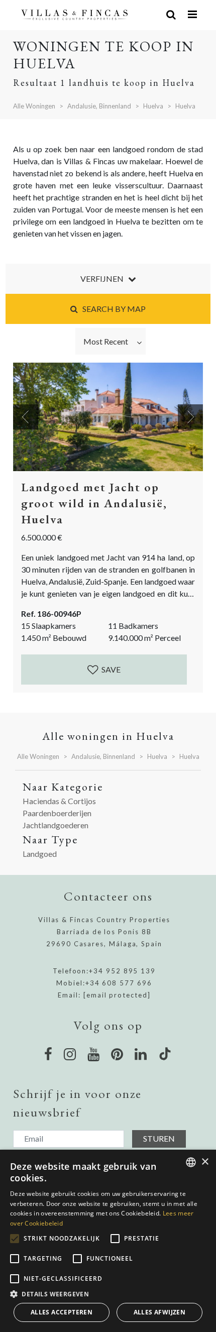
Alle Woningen (34, 106)
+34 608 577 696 (118, 983)
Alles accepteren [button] (61, 1312)
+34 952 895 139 (122, 971)
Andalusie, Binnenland (99, 106)
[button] (108, 1294)
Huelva (153, 106)
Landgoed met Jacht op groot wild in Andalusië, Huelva (94, 503)
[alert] (108, 1241)
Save (110, 669)
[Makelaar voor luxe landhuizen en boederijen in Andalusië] (75, 14)
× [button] (204, 1162)
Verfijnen (104, 278)
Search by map (112, 308)
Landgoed (40, 853)
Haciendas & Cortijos (59, 801)
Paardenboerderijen (57, 813)
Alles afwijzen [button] (160, 1312)
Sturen (159, 1138)
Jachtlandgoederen (55, 825)
